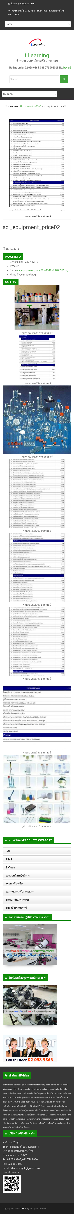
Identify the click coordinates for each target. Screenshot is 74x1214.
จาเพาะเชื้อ (16, 1097)
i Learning (37, 55)
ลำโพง (56, 1102)
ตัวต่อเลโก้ (53, 1097)
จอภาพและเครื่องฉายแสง (20, 891)
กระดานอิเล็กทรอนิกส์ (26, 1093)
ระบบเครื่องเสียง (15, 883)
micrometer (39, 1085)
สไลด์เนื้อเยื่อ (59, 1106)
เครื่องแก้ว (42, 1123)
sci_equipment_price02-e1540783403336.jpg (42, 270)
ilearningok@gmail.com (22, 3)
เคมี (8, 851)
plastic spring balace (53, 1085)
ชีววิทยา (10, 867)
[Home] (21, 106)
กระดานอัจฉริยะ (9, 1093)
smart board (36, 1089)
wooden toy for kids (58, 1089)
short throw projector (21, 1089)
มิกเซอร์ (11, 1102)
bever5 (67, 67)
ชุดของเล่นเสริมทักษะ (17, 899)
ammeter (17, 1085)
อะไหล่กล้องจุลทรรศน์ (46, 1110)
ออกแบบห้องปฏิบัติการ (18, 875)
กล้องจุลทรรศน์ (41, 1093)
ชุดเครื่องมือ (27, 1097)
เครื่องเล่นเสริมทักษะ (28, 1123)
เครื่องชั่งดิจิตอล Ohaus (42, 1115)
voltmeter (46, 1089)
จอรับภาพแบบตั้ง (55, 1093)
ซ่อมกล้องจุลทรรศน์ (16, 907)
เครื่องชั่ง (28, 1115)
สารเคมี (50, 1106)
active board (8, 1085)
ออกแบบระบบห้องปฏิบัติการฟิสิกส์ (23, 1110)
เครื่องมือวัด (10, 1119)
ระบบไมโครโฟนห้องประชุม (40, 1102)
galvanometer (28, 1085)
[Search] (64, 79)
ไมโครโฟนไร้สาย (22, 1127)
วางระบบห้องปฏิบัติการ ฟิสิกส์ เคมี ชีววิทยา (28, 1106)
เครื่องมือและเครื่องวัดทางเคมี (28, 1119)
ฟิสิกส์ (9, 859)
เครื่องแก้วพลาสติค (55, 1123)
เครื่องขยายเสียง (17, 1115)
